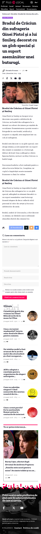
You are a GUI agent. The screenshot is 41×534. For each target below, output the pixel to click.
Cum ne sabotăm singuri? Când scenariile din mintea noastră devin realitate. (13, 390)
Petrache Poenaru (12, 70)
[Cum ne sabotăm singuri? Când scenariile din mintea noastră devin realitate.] (32, 393)
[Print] (20, 78)
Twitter (15, 511)
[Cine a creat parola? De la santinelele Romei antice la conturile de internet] (32, 412)
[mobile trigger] (4, 2)
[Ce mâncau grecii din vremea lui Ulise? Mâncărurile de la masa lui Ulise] (32, 316)
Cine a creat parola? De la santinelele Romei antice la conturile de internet (13, 411)
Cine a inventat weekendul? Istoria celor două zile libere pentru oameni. (13, 332)
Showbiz (7, 17)
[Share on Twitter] (11, 78)
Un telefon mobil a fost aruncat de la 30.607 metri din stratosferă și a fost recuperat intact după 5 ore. (14, 352)
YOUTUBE (23, 511)
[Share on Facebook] (7, 78)
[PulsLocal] (15, 2)
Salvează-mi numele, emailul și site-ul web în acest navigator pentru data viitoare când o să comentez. (19, 291)
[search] (31, 2)
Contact (18, 528)
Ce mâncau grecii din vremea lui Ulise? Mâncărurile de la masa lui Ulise (13, 314)
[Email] (15, 78)
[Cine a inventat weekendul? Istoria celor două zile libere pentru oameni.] (32, 335)
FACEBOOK (6, 511)
